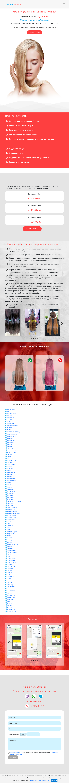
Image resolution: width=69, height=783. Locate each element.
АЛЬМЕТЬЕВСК (11, 409)
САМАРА (9, 542)
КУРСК (9, 485)
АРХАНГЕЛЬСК (11, 413)
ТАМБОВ (9, 570)
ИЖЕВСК (10, 456)
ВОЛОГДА (10, 444)
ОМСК (9, 521)
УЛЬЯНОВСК (11, 587)
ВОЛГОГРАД (10, 440)
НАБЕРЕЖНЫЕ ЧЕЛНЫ (14, 501)
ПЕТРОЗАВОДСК (12, 532)
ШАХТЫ (9, 603)
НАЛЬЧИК (10, 503)
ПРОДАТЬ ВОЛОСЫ (32, 229)
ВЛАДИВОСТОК (12, 434)
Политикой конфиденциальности (39, 780)
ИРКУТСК (10, 458)
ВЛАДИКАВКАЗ (11, 436)
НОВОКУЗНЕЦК (12, 515)
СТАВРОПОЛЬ (11, 558)
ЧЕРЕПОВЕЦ (10, 599)
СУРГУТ (9, 564)
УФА (8, 589)
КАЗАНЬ (9, 462)
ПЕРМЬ (9, 530)
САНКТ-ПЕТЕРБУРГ (13, 544)
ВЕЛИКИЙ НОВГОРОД (13, 432)
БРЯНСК (9, 430)
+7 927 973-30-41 (37, 706)
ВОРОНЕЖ (10, 446)
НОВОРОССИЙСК (12, 517)
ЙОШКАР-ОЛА (11, 460)
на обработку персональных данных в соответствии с (34, 753)
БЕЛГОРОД (10, 424)
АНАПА (9, 411)
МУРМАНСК (10, 497)
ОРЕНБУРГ (10, 526)
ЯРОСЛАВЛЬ (11, 609)
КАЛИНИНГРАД (11, 464)
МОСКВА (10, 495)
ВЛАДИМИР (10, 438)
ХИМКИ (9, 593)
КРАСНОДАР (11, 479)
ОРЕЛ (8, 524)
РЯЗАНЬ (9, 540)
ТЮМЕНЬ (10, 583)
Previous (7, 323)
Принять (54, 780)
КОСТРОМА (10, 477)
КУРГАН (9, 483)
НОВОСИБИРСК (12, 519)
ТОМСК (9, 579)
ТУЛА (8, 581)
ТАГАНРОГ (10, 568)
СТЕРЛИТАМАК (11, 562)
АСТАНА (9, 415)
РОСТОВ (9, 538)
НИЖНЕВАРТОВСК (12, 507)
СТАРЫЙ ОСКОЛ (12, 560)
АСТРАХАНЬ (10, 418)
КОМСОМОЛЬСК (12, 473)
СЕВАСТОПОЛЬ (11, 550)
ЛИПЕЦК (9, 487)
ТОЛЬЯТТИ (10, 577)
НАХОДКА (10, 505)
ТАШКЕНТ (10, 572)
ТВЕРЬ (9, 574)
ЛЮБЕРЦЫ (10, 489)
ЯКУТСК (9, 607)
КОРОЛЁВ (10, 475)
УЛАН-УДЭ (10, 585)
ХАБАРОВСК (11, 591)
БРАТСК (9, 428)
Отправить (13, 757)
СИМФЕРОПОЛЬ (12, 552)
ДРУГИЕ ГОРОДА (12, 611)
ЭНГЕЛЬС (10, 605)
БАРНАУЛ (10, 422)
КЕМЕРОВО (10, 468)
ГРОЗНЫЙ (10, 448)
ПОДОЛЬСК (10, 534)
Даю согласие (14, 752)
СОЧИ (9, 556)
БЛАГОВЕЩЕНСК (12, 426)
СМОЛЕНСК (10, 554)
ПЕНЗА (9, 528)
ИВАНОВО (10, 454)
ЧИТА (8, 601)
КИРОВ (9, 471)
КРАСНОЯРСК (11, 481)
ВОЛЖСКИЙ (10, 442)
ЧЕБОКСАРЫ (11, 595)
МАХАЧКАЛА (11, 493)
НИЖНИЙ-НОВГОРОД (13, 513)
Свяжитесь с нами (34, 32)
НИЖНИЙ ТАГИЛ (12, 511)
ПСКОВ (9, 536)
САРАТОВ (10, 548)
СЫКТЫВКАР (11, 566)
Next (61, 323)
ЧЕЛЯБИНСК (11, 597)
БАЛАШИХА (10, 420)
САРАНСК (10, 546)
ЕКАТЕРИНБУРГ (12, 450)
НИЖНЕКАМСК (11, 509)
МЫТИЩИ (10, 499)
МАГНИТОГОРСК (12, 491)
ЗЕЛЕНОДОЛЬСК (12, 452)
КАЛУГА (9, 466)
